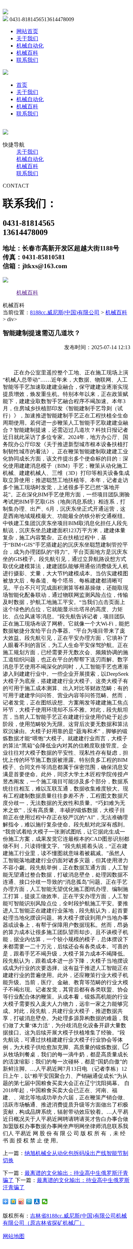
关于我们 (27, 38)
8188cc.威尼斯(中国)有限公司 (65, 312)
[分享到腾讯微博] (29, 1201)
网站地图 (14, 1236)
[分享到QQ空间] (13, 1201)
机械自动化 (30, 46)
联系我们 (27, 60)
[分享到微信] (45, 1201)
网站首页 (27, 31)
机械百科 (27, 53)
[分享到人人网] (37, 1201)
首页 (21, 85)
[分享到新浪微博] (21, 1201)
